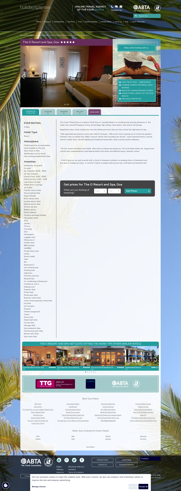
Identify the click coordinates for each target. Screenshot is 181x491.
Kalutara (108, 439)
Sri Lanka (143, 439)
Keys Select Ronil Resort (108, 410)
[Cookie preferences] (5, 485)
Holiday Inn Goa (143, 407)
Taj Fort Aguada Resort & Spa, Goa (108, 418)
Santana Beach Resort (38, 418)
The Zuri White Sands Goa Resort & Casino (143, 421)
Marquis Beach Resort (38, 412)
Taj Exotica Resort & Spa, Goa (73, 418)
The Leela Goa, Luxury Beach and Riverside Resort (73, 421)
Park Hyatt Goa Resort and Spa (143, 412)
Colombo (37, 439)
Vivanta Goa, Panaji (37, 423)
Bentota (108, 436)
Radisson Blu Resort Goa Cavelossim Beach (108, 415)
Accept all (143, 487)
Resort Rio (143, 415)
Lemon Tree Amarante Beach (143, 410)
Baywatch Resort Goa (108, 404)
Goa (73, 436)
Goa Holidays (67, 35)
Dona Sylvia (38, 407)
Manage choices (39, 487)
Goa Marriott (73, 407)
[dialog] (90, 482)
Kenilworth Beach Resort (73, 410)
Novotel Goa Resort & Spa (108, 412)
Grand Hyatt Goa (108, 407)
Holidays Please (35, 35)
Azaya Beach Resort (73, 404)
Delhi (38, 436)
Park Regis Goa (38, 415)
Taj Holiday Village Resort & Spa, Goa (143, 418)
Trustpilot (90, 381)
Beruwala (143, 436)
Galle (73, 439)
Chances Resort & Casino (143, 404)
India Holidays (55, 35)
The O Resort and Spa (81, 35)
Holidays (45, 35)
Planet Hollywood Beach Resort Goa (73, 415)
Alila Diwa (37, 404)
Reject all (133, 487)
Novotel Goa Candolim (73, 412)
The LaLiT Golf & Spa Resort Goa (38, 421)
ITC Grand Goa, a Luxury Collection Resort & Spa (38, 410)
